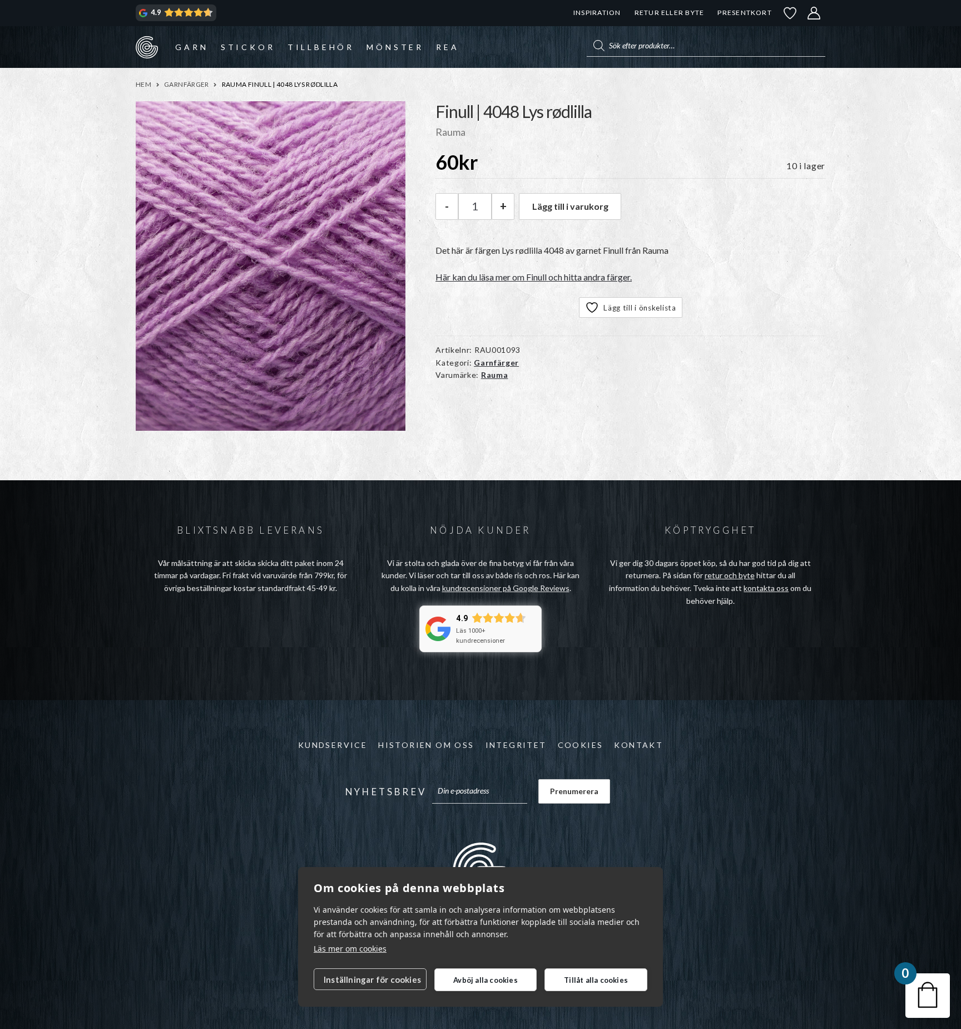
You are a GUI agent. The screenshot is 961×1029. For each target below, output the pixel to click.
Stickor (248, 47)
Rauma (494, 375)
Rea (447, 47)
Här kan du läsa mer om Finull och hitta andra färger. (533, 277)
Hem (143, 84)
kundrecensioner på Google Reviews (505, 588)
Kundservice (332, 745)
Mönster (395, 47)
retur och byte (730, 575)
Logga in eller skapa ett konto (814, 13)
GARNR (147, 47)
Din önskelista (790, 13)
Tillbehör (321, 47)
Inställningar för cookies (372, 979)
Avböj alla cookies (485, 980)
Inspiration (597, 12)
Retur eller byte (670, 12)
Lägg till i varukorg (570, 206)
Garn (191, 47)
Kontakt (638, 745)
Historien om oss (426, 745)
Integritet (516, 745)
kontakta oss (766, 588)
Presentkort (744, 12)
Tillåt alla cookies (596, 980)
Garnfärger (186, 84)
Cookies (580, 745)
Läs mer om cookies (350, 948)
